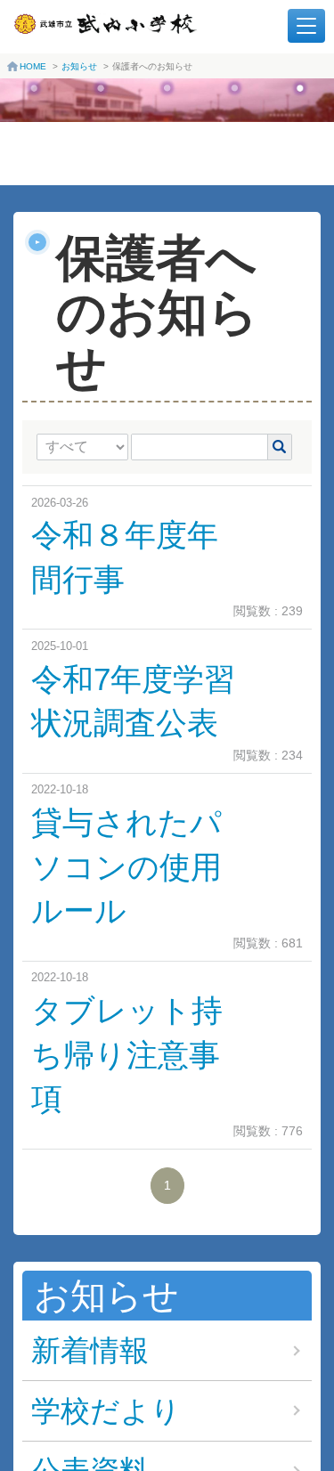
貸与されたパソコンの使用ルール (126, 867)
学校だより (106, 1410)
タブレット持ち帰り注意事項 (127, 1055)
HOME (33, 66)
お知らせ (79, 66)
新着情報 (90, 1350)
